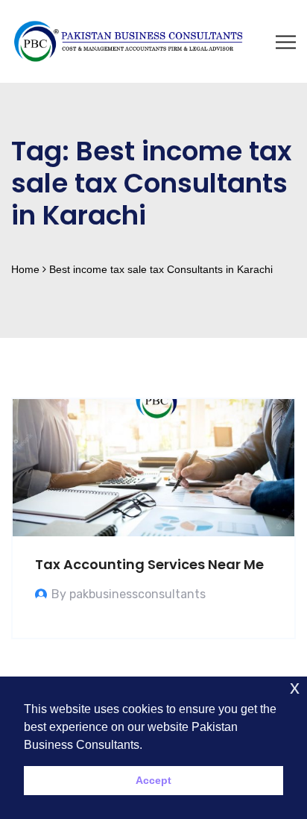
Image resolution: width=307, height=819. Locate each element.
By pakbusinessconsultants (128, 594)
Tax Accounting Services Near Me (149, 564)
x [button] (295, 687)
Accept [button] (153, 780)
